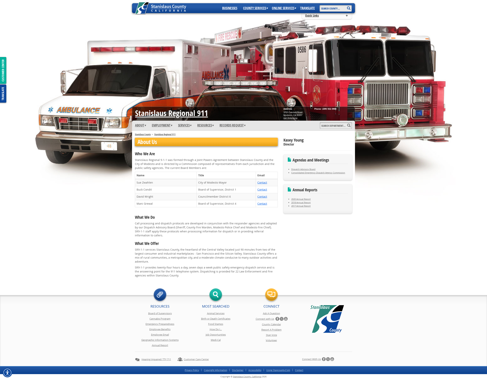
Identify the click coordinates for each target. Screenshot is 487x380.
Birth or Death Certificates (215, 318)
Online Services (283, 8)
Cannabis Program (160, 318)
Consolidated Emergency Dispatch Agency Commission (318, 172)
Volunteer (271, 340)
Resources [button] (204, 125)
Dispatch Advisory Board (303, 169)
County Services (254, 8)
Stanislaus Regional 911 (171, 113)
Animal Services (215, 313)
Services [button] (184, 125)
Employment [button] (161, 125)
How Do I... (216, 329)
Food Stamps (215, 324)
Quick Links (312, 15)
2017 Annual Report (301, 205)
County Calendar (271, 324)
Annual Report (160, 345)
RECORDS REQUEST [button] (232, 125)
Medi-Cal (216, 340)
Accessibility (254, 370)
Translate (307, 8)
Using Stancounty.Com (278, 370)
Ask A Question (271, 313)
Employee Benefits (159, 329)
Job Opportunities (216, 334)
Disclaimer (238, 370)
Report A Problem (271, 329)
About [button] (139, 125)
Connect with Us (265, 319)
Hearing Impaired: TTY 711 (156, 359)
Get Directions (290, 117)
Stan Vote (271, 335)
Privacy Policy (192, 370)
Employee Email (160, 334)
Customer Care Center (196, 359)
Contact (262, 182)
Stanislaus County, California (247, 376)
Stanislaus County (143, 134)
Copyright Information (215, 370)
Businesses (229, 8)
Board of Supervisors (160, 313)
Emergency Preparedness (160, 324)
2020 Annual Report (301, 199)
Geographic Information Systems (160, 340)
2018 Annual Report (301, 202)
